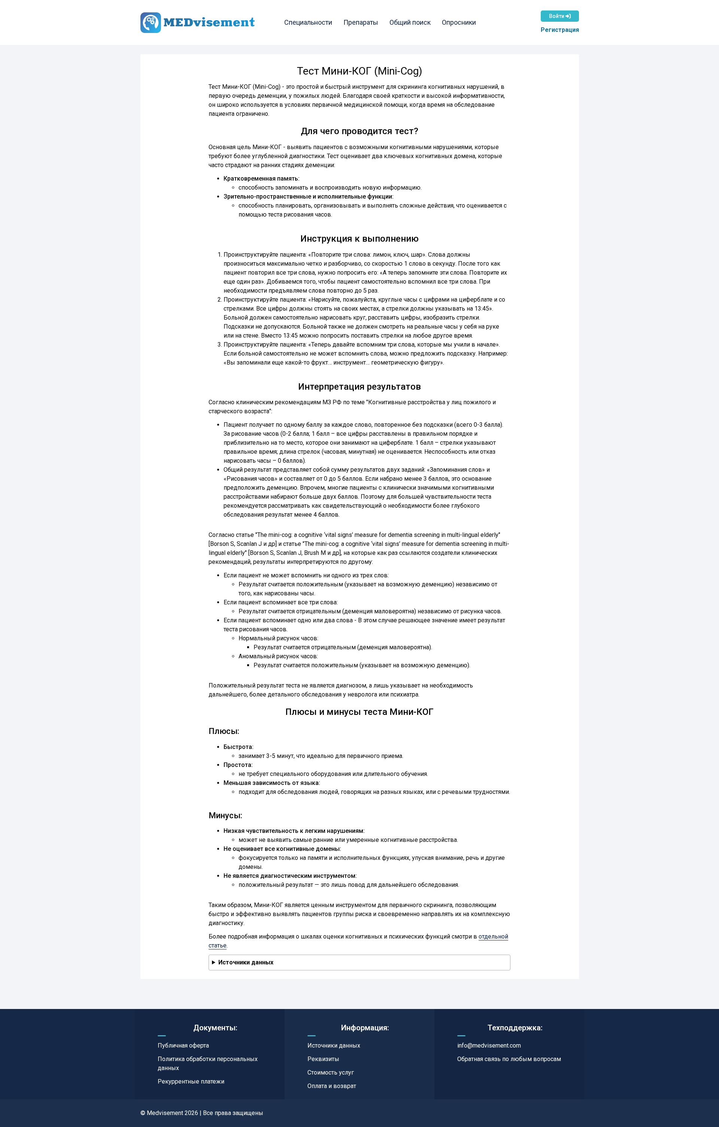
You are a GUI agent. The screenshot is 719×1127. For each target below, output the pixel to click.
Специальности (308, 22)
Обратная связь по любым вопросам (509, 1059)
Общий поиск (410, 22)
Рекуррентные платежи (191, 1081)
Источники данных (245, 962)
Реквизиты (323, 1059)
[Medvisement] (197, 22)
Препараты (360, 22)
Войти (557, 16)
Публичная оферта (183, 1045)
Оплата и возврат (331, 1086)
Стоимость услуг (330, 1072)
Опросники (459, 22)
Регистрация (560, 29)
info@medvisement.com (489, 1045)
